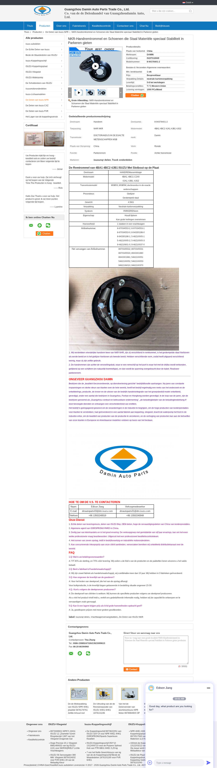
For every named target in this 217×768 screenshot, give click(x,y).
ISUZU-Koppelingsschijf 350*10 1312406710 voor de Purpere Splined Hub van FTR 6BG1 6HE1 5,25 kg (104, 745)
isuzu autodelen (33, 44)
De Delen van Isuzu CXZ (37, 105)
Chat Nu (144, 25)
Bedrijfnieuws (162, 25)
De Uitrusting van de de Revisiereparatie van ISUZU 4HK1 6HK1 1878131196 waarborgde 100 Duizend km (104, 711)
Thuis (30, 25)
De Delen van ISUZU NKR (131, 617)
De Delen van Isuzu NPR (56, 32)
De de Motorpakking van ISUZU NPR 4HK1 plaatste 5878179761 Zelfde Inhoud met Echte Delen (78, 710)
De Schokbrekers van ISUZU (39, 83)
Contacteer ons (125, 25)
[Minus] (208, 688)
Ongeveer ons (34, 731)
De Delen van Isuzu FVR (37, 111)
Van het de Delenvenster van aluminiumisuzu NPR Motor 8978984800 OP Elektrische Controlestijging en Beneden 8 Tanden (129, 713)
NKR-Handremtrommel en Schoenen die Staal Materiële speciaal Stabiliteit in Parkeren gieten (94, 103)
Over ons (61, 25)
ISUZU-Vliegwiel (33, 72)
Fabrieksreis (79, 25)
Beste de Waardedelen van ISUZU (41, 55)
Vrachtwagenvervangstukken (104, 617)
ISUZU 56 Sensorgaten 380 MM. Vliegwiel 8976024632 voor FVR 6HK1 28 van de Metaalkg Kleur (63, 759)
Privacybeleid (30, 765)
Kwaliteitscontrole (101, 25)
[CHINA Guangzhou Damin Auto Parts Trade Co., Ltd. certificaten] (34, 138)
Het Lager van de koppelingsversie (42, 117)
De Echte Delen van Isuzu (38, 49)
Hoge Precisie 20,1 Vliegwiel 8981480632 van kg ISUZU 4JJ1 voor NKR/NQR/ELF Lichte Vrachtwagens (65, 747)
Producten (44, 25)
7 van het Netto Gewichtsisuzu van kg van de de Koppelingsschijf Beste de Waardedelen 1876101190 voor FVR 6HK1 (104, 756)
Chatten (135, 95)
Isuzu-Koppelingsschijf (36, 61)
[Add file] (149, 762)
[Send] (208, 762)
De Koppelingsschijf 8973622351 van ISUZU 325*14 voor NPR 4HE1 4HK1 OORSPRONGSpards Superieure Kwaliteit (104, 735)
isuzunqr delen (83, 617)
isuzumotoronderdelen (36, 89)
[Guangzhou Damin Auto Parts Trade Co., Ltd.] (42, 11)
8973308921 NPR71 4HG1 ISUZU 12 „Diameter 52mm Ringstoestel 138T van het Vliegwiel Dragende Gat (62, 735)
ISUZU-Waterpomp (34, 77)
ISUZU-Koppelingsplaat (36, 66)
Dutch (188, 2)
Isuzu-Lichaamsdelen (35, 94)
